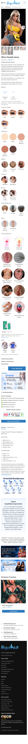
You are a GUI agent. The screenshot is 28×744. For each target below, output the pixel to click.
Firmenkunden (4, 685)
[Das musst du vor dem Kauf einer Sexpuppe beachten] (13, 551)
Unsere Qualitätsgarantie (7, 661)
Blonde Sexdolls (13, 540)
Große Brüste (8, 7)
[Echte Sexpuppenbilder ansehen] (13, 565)
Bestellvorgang (5, 708)
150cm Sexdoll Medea (7, 605)
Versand (3, 691)
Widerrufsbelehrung (6, 687)
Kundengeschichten (6, 699)
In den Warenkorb (17, 368)
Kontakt (3, 679)
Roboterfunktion (5, 337)
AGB (17, 730)
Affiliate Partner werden (7, 710)
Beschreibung (10, 427)
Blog (2, 683)
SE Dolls (20, 542)
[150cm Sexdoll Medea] (13, 591)
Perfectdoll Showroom (6, 655)
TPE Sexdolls (17, 537)
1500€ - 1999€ (7, 542)
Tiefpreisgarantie (5, 474)
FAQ (2, 681)
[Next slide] (23, 27)
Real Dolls (3, 665)
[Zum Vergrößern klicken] (13, 27)
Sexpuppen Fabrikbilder (7, 669)
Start (2, 7)
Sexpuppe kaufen (5, 663)
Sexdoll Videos (5, 693)
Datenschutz (11, 730)
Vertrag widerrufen (6, 689)
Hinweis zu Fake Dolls (6, 701)
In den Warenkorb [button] (13, 611)
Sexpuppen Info (5, 703)
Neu (7, 540)
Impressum (4, 730)
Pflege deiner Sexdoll (6, 705)
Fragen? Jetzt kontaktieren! (13, 421)
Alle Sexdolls (14, 542)
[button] (24, 3)
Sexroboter (10, 537)
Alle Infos (3, 427)
